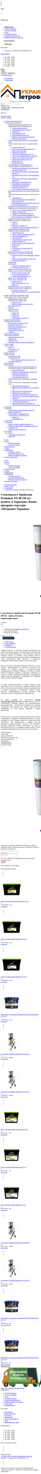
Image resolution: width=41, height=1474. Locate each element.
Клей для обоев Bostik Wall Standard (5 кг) (14, 1129)
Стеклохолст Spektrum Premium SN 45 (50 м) (15, 1243)
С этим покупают (10, 647)
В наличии (4, 1059)
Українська (11, 73)
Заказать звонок (19, 107)
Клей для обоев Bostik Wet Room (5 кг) (13, 1205)
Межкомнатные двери (12, 1422)
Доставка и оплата (11, 34)
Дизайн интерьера (10, 29)
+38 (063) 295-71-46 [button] (7, 1456)
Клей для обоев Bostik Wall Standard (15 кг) (15, 901)
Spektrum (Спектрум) (22, 629)
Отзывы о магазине (11, 457)
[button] (4, 47)
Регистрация (9, 78)
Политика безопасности (12, 36)
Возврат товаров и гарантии (14, 37)
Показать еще (6, 1366)
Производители (10, 447)
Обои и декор (9, 486)
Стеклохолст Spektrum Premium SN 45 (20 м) (15, 1054)
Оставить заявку (8, 638)
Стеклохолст (9, 488)
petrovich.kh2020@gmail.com (23, 1456)
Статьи (7, 448)
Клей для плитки (10, 1413)
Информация (9, 450)
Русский (4, 73)
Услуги (7, 441)
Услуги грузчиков (10, 30)
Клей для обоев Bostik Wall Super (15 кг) (14, 939)
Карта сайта (8, 1403)
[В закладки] (1, 626)
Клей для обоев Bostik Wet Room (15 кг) (14, 977)
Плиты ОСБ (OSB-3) (11, 1419)
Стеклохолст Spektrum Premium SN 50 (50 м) (15, 1280)
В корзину (4, 906)
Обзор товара (9, 642)
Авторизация (9, 80)
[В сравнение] (3, 626)
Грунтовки (8, 1415)
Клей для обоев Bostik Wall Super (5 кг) (13, 1167)
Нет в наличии (5, 1325)
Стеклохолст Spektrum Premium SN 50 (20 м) (15, 1092)
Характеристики (10, 643)
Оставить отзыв (6, 743)
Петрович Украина (11, 484)
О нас (6, 32)
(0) (1, 624)
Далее (3, 862)
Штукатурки (9, 1417)
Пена (6, 1420)
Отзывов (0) (8, 645)
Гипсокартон (9, 1412)
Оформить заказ (6, 116)
